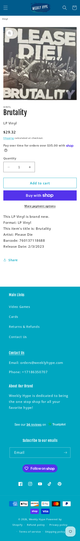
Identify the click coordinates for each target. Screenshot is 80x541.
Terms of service (30, 531)
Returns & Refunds (24, 327)
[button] (5, 8)
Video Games (19, 307)
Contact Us (18, 337)
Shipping (8, 137)
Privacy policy (58, 524)
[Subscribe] (65, 452)
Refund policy (36, 524)
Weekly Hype (37, 519)
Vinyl (5, 18)
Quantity (9, 158)
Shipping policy (55, 531)
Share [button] (13, 260)
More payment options (40, 206)
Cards (13, 317)
